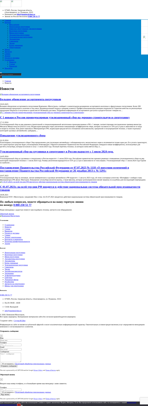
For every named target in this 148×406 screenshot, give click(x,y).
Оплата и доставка (12, 58)
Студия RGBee (19, 321)
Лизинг (8, 56)
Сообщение (4, 352)
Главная (8, 20)
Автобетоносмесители (13, 271)
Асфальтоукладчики (12, 275)
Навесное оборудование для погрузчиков (25, 29)
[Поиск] (1, 77)
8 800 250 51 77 (34, 16)
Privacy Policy (38, 370)
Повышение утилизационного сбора (22, 135)
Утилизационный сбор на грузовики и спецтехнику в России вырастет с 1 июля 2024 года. (57, 151)
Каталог (8, 22)
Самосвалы (13, 41)
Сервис (7, 54)
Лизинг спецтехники (13, 237)
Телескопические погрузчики (20, 37)
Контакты (8, 68)
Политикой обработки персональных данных (33, 364)
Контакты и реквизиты (14, 239)
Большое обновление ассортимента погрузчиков (30, 99)
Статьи (12, 64)
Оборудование (15, 47)
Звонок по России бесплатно (16, 16)
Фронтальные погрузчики (19, 27)
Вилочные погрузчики (18, 31)
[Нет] (22, 405)
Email (2, 347)
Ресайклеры (9, 282)
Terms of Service (51, 370)
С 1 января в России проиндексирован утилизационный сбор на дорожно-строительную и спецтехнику (65, 117)
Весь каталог (14, 25)
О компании (9, 60)
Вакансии (13, 66)
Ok (19, 405)
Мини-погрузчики (16, 33)
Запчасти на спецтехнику (15, 284)
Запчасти (8, 52)
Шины (7, 50)
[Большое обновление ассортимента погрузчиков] (20, 94)
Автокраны (9, 273)
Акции (7, 244)
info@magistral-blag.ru (26, 14)
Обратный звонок (7, 214)
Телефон (3, 343)
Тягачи (12, 43)
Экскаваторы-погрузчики (19, 35)
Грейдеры (8, 278)
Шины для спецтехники (14, 286)
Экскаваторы (14, 39)
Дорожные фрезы (11, 280)
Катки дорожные (16, 45)
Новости (12, 62)
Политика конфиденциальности (17, 241)
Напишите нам (10, 14)
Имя (1, 338)
